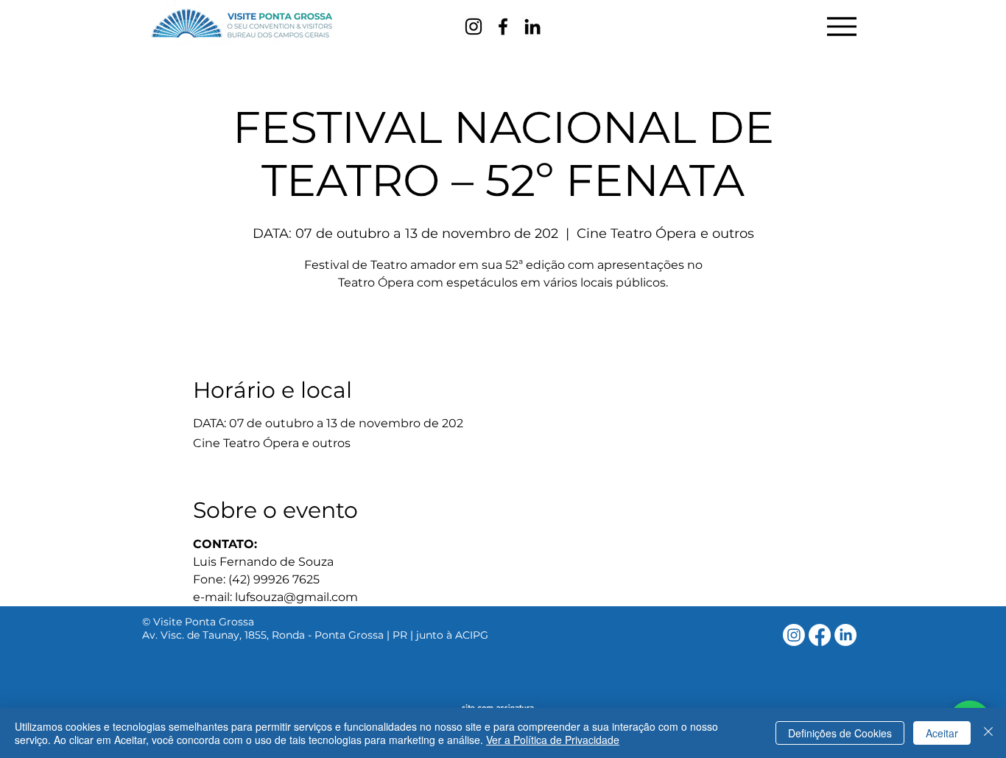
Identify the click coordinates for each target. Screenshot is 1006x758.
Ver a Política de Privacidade (552, 739)
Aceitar (942, 733)
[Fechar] (988, 733)
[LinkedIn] (532, 26)
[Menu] (841, 26)
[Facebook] (503, 26)
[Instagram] (473, 26)
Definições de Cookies (840, 733)
